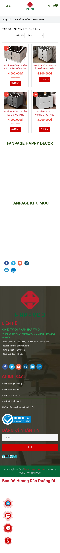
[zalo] (13, 270)
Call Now (15, 83)
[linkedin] (6, 270)
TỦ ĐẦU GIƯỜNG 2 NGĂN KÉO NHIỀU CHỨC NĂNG (15, 67)
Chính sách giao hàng (12, 384)
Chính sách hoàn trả (11, 395)
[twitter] (13, 263)
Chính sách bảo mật (11, 390)
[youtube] (20, 263)
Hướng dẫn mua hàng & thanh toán (18, 407)
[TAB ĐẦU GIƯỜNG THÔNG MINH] (30, 6)
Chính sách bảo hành (11, 401)
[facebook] (6, 263)
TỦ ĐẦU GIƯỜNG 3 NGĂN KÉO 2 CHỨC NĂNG (15, 113)
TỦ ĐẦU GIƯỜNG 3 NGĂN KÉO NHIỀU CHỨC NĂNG (44, 67)
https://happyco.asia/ (34, 469)
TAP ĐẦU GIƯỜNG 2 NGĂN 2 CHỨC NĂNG (44, 113)
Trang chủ (6, 19)
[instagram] (27, 263)
